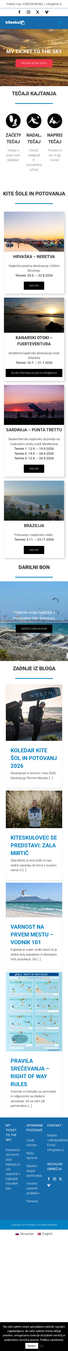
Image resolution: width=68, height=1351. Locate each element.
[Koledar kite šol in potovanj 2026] (34, 713)
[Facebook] (48, 1178)
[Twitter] (60, 1178)
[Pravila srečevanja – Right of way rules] (34, 1011)
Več (41, 1345)
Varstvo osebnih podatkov (32, 1188)
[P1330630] (34, 482)
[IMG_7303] (34, 213)
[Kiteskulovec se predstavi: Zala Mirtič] (34, 809)
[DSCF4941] (34, 386)
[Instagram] (54, 1178)
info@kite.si (54, 4)
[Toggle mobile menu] (60, 22)
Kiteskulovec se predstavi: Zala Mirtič (34, 845)
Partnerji (32, 1201)
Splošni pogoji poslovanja (34, 1170)
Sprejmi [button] (32, 1345)
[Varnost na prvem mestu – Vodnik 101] (34, 900)
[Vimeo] (48, 1185)
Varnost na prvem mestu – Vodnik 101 (32, 935)
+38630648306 (57, 1140)
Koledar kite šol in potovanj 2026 (34, 758)
